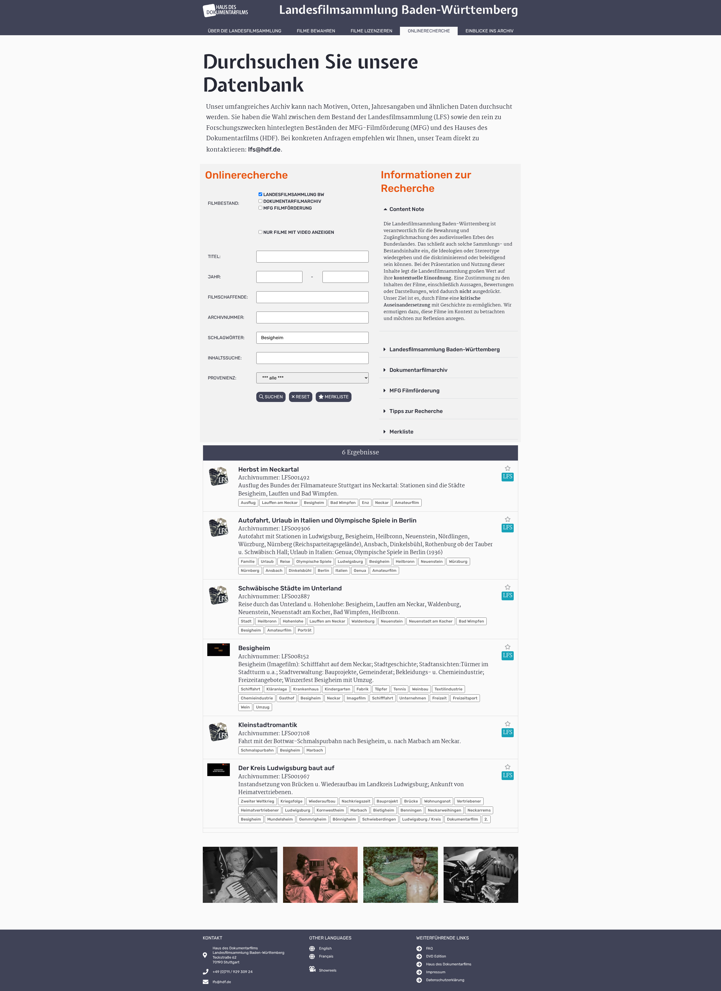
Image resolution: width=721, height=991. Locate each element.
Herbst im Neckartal (268, 469)
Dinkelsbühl (300, 570)
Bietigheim (383, 810)
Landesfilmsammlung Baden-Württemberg (445, 349)
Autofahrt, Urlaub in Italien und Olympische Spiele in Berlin (327, 520)
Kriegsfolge (291, 801)
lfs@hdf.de (264, 149)
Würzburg (458, 561)
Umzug (263, 707)
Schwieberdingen (379, 819)
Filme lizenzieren (371, 31)
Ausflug (248, 502)
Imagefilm (356, 698)
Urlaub (267, 561)
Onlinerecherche (429, 31)
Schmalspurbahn (257, 750)
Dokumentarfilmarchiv (419, 370)
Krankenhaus (306, 689)
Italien (341, 570)
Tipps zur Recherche (416, 411)
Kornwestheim (330, 810)
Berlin (323, 570)
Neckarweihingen (444, 810)
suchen (273, 396)
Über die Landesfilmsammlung (244, 31)
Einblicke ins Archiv (489, 31)
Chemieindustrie (257, 698)
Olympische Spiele (313, 561)
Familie (248, 561)
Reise (285, 561)
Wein (245, 707)
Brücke (411, 801)
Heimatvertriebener (260, 810)
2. (486, 819)
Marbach (314, 750)
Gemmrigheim (312, 819)
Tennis (399, 689)
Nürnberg (250, 570)
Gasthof (286, 698)
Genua (360, 570)
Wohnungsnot (437, 801)
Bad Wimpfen (343, 502)
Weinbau (420, 689)
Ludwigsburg (350, 561)
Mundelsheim (280, 819)
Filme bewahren (316, 31)
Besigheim (314, 502)
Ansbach (274, 570)
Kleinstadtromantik (267, 725)
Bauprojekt (387, 801)
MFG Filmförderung (415, 390)
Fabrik (363, 689)
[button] (448, 209)
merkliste (336, 396)
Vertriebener (469, 801)
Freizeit (439, 698)
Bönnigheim (344, 819)
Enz (365, 502)
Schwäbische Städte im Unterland (290, 588)
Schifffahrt (382, 698)
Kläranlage (276, 689)
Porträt (304, 630)
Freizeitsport (465, 698)
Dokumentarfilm (462, 819)
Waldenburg (363, 621)
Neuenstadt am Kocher (431, 621)
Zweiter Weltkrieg (257, 801)
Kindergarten (337, 689)
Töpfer (381, 689)
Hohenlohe (293, 621)
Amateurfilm (407, 502)
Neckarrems (479, 810)
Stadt (246, 621)
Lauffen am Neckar (280, 502)
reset (302, 396)
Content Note (407, 209)
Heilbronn (405, 561)
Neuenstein (432, 561)
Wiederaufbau (322, 801)
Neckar (382, 502)
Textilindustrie (448, 689)
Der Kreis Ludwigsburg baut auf (286, 768)
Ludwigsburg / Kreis (421, 819)
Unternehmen (412, 698)
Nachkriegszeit (356, 801)
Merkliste (401, 431)
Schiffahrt (250, 689)
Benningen (411, 810)
